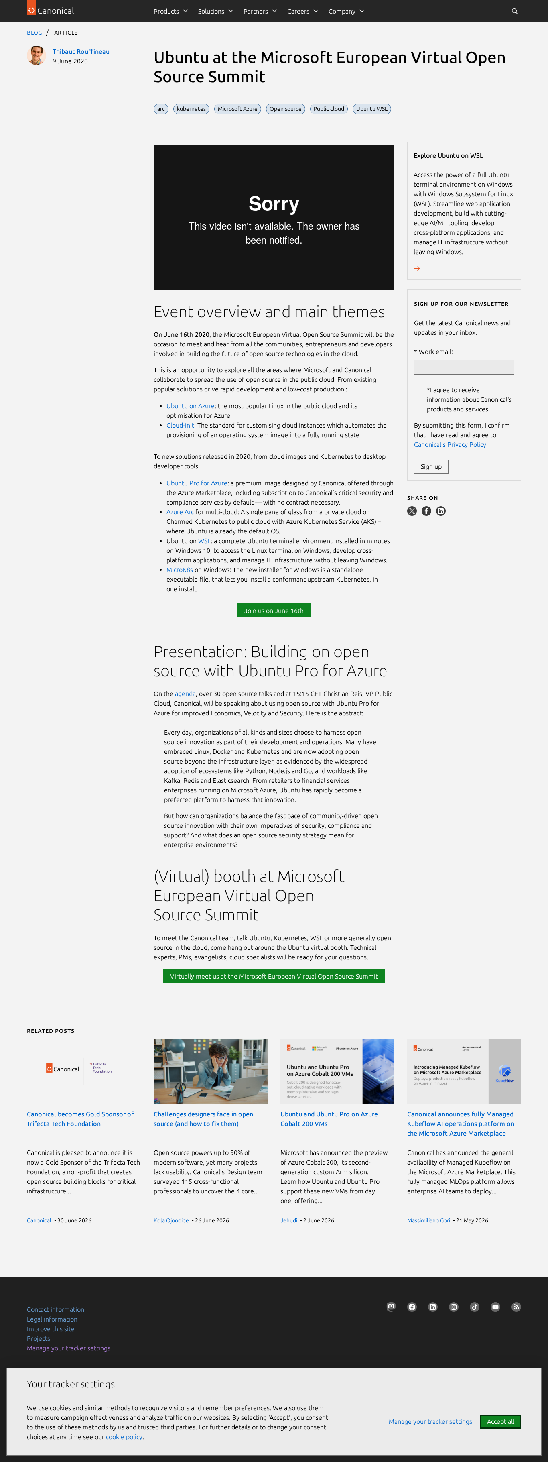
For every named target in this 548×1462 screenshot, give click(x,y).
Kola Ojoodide (171, 1220)
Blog (35, 32)
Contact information (55, 1309)
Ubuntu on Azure (190, 405)
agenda (185, 693)
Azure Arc (180, 511)
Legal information (52, 1319)
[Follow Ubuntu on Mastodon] (389, 1308)
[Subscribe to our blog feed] (514, 1308)
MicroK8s (179, 569)
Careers (298, 11)
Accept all (500, 1421)
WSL (204, 540)
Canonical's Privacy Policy (450, 444)
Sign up (431, 466)
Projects (38, 1338)
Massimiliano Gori (428, 1220)
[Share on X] (412, 513)
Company (342, 11)
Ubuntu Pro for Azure (196, 483)
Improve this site (51, 1328)
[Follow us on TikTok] (473, 1308)
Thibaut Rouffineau (81, 51)
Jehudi (288, 1220)
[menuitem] (169, 11)
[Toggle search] (514, 11)
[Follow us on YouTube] (493, 1308)
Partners (256, 11)
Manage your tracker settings (68, 1348)
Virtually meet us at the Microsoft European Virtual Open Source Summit (274, 976)
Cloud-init (180, 425)
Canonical (39, 1220)
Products (166, 11)
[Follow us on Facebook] (410, 1308)
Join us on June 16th (274, 610)
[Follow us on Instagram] (452, 1308)
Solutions (211, 11)
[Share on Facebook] (427, 513)
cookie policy (124, 1436)
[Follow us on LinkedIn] (431, 1308)
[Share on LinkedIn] (441, 513)
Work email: (436, 351)
